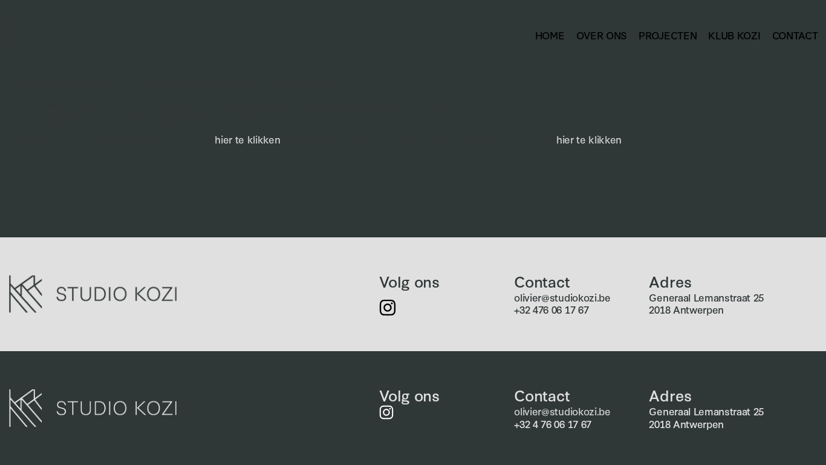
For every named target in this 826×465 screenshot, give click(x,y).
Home (550, 35)
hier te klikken (247, 139)
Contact (795, 35)
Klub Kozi (734, 35)
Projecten (668, 35)
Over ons (601, 35)
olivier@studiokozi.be (562, 297)
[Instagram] (387, 307)
